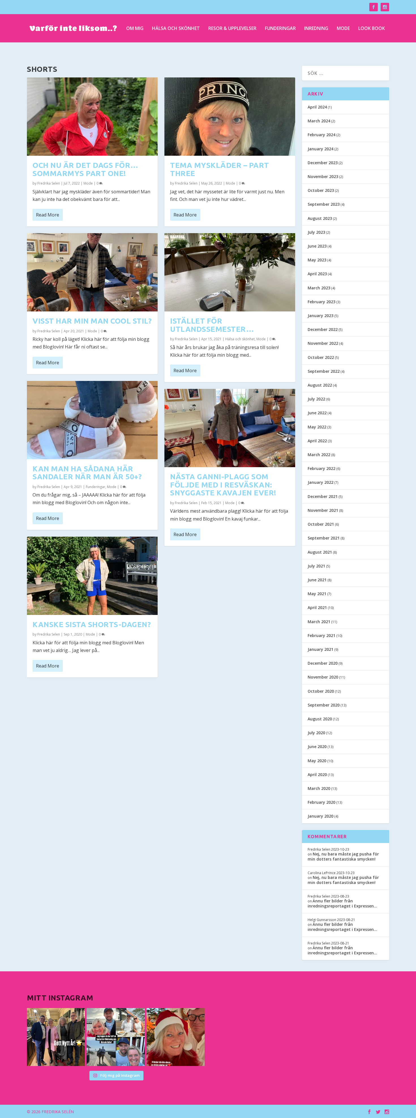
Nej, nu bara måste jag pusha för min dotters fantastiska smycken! (343, 856)
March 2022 (319, 454)
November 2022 (323, 343)
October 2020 (321, 691)
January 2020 (320, 816)
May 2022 (317, 427)
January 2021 (320, 649)
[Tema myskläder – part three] (229, 116)
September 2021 (324, 538)
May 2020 (317, 760)
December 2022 (323, 329)
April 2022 (317, 440)
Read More (47, 215)
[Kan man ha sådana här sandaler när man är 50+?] (92, 420)
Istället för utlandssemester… (212, 325)
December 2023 (323, 162)
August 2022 (320, 385)
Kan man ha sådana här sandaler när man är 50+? (87, 473)
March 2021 (319, 621)
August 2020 (320, 719)
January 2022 (320, 482)
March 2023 (319, 288)
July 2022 (316, 399)
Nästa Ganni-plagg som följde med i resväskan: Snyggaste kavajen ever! (223, 485)
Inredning (316, 28)
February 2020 (321, 802)
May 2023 (317, 260)
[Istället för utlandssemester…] (229, 272)
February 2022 (321, 468)
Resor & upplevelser (232, 28)
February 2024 (321, 134)
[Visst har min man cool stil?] (92, 272)
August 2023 (320, 218)
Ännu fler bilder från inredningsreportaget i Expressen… (342, 903)
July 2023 (316, 232)
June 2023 (317, 246)
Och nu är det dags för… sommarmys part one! (85, 169)
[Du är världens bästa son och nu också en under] (116, 1037)
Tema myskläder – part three (219, 169)
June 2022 (317, 412)
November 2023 (323, 176)
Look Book (371, 28)
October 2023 (321, 190)
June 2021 (317, 579)
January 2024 (320, 148)
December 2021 (323, 496)
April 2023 (317, 273)
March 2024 (319, 120)
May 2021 (317, 593)
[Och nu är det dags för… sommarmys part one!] (92, 116)
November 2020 (323, 677)
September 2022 (324, 371)
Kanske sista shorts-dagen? (92, 624)
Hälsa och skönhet (176, 28)
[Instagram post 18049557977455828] (176, 1037)
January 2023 (320, 315)
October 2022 (321, 357)
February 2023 (321, 301)
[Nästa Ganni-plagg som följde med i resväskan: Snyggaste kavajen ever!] (229, 428)
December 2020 (323, 663)
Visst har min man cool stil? (92, 321)
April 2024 (317, 107)
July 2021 (316, 566)
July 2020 (316, 732)
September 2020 (324, 705)
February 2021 (321, 635)
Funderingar (280, 28)
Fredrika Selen (48, 183)
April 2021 (317, 607)
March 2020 (319, 788)
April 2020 (317, 774)
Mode (343, 28)
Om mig (134, 28)
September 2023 (324, 204)
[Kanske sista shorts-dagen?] (92, 576)
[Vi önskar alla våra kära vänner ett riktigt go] (56, 1037)
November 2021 (323, 510)
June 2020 (317, 746)
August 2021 (320, 552)
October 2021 (321, 524)
